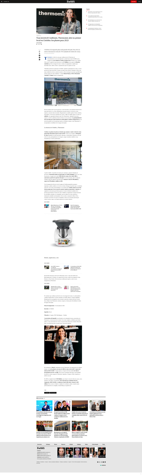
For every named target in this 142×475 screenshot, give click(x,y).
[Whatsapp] (39, 51)
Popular (88, 9)
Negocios (63, 444)
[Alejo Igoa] (77, 452)
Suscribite (134, 1)
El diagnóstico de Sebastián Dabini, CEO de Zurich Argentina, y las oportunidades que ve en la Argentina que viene (95, 25)
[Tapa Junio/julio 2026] (61, 452)
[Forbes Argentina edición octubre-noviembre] (94, 452)
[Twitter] (39, 53)
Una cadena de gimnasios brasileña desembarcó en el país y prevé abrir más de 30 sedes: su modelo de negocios (95, 16)
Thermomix (53, 392)
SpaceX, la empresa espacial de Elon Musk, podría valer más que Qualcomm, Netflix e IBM (76, 207)
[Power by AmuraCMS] (103, 465)
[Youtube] (103, 462)
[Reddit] (39, 58)
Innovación (39, 444)
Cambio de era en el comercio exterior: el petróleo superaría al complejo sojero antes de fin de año (80, 414)
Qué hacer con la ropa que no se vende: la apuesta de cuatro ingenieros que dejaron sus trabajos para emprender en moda (95, 12)
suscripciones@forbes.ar (45, 457)
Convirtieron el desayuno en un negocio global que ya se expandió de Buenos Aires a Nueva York (97, 414)
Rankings (79, 444)
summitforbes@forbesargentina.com (45, 455)
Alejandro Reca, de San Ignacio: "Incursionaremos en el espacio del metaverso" (56, 288)
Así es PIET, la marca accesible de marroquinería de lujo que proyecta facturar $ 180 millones (56, 269)
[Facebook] (39, 55)
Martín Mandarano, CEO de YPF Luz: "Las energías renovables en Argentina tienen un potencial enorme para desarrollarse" (56, 208)
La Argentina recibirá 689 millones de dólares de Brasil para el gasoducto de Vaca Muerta (76, 268)
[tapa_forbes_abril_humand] (69, 452)
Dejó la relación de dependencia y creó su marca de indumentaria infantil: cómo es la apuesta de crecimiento (75, 289)
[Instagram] (101, 462)
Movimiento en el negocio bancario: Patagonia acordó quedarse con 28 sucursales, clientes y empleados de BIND (61, 435)
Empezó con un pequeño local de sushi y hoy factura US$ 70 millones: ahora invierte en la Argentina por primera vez (43, 435)
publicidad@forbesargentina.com (45, 452)
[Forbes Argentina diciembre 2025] (85, 452)
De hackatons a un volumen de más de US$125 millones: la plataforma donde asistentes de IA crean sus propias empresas (95, 20)
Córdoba (47, 392)
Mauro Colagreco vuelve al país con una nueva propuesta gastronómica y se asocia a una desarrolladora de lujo (79, 435)
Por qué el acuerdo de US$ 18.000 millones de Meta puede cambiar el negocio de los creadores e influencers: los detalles (62, 415)
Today (103, 444)
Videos (86, 444)
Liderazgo (48, 444)
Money (55, 444)
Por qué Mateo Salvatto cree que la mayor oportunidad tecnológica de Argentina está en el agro (44, 414)
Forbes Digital (39, 42)
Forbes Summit (95, 444)
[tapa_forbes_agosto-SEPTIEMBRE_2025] (102, 452)
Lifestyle (71, 444)
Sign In (139, 1)
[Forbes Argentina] (71, 1)
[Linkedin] (39, 60)
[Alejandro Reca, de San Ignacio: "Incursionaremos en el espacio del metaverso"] (46, 287)
